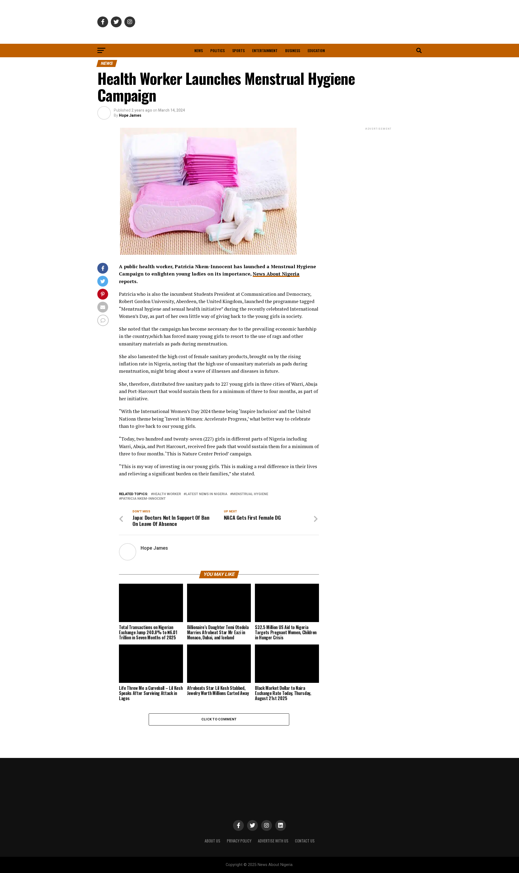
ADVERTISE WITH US (273, 841)
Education (316, 50)
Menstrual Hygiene (250, 494)
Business (292, 50)
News (198, 50)
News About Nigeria (276, 274)
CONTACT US (305, 841)
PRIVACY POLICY (239, 841)
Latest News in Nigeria (206, 494)
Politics (217, 50)
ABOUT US (212, 841)
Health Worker (167, 494)
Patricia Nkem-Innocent (143, 499)
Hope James (130, 115)
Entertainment (265, 50)
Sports (238, 50)
